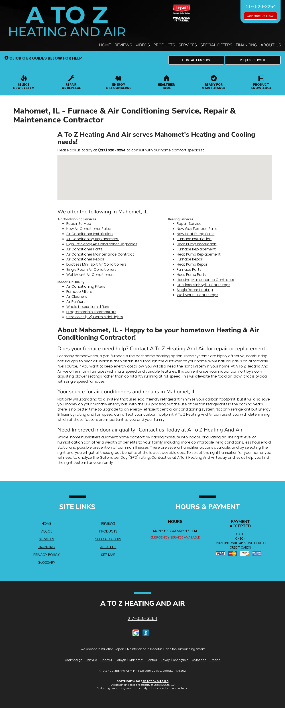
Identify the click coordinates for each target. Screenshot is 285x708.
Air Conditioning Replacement (92, 239)
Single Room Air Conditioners (91, 269)
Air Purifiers (75, 301)
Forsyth (121, 660)
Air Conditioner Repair (85, 259)
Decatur (106, 660)
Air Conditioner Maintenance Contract (100, 254)
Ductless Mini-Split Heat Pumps (203, 284)
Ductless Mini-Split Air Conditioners (96, 264)
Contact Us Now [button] (260, 16)
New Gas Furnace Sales (197, 228)
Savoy (165, 660)
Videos (143, 45)
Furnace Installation (194, 239)
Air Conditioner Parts (84, 249)
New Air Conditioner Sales (88, 228)
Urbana (215, 660)
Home (105, 45)
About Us (271, 45)
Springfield (181, 660)
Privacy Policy (46, 554)
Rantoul (152, 660)
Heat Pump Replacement (199, 254)
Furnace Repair (190, 259)
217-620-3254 (142, 618)
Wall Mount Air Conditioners (90, 274)
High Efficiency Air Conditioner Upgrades (101, 244)
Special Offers (216, 45)
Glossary (46, 562)
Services (188, 45)
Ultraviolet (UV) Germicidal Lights (94, 317)
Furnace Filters (79, 291)
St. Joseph (199, 660)
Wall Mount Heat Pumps (197, 294)
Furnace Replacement (196, 249)
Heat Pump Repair (192, 264)
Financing (246, 45)
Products (164, 45)
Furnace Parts (189, 269)
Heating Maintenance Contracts (205, 279)
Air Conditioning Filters (85, 286)
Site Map (108, 554)
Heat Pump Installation (196, 244)
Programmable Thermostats (91, 311)
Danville (91, 660)
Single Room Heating (195, 289)
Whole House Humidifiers (87, 306)
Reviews (123, 45)
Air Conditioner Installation (89, 233)
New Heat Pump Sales (195, 233)
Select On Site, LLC (155, 681)
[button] (196, 60)
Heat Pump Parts (191, 274)
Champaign (73, 660)
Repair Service (78, 223)
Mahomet (136, 660)
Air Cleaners (76, 296)
